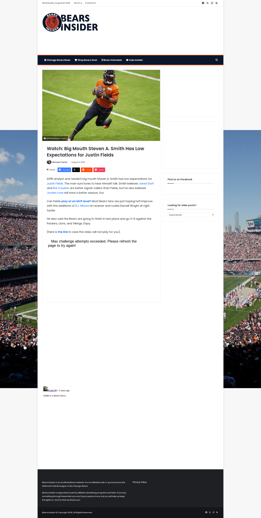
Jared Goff (146, 183)
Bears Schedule (112, 60)
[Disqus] (101, 345)
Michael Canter (59, 162)
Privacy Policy (140, 482)
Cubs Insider (135, 60)
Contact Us (90, 3)
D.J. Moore (82, 206)
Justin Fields (55, 183)
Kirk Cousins (61, 188)
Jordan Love (55, 193)
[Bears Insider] (70, 24)
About (77, 3)
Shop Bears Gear (87, 60)
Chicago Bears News (58, 60)
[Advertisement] (161, 31)
